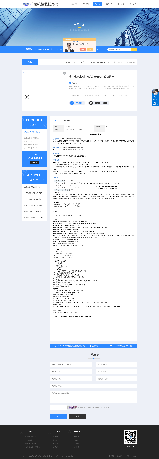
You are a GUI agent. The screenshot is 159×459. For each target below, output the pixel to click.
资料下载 (76, 447)
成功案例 (76, 443)
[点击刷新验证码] (72, 407)
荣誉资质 (55, 440)
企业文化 (55, 443)
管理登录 (126, 456)
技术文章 (121, 4)
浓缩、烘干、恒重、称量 (31, 148)
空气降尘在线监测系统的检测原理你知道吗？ (34, 211)
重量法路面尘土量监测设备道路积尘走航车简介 (34, 205)
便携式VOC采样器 (30, 443)
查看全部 (34, 162)
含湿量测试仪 (29, 440)
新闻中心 (109, 4)
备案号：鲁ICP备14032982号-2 (63, 456)
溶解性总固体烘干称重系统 (31, 138)
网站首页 (74, 4)
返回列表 (95, 346)
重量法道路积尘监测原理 (32, 187)
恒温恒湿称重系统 (30, 436)
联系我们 (133, 4)
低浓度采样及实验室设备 (32, 447)
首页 (75, 62)
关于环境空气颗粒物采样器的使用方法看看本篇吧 (34, 193)
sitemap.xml (133, 456)
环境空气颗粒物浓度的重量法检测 (34, 199)
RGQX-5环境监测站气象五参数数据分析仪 (72, 346)
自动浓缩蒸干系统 (29, 141)
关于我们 (86, 4)
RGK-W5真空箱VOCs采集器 (124, 346)
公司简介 (55, 436)
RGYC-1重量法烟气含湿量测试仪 (43, 49)
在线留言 (67, 120)
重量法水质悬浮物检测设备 (31, 144)
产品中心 (97, 4)
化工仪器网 (119, 456)
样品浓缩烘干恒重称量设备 (97, 62)
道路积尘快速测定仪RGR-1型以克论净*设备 (34, 217)
